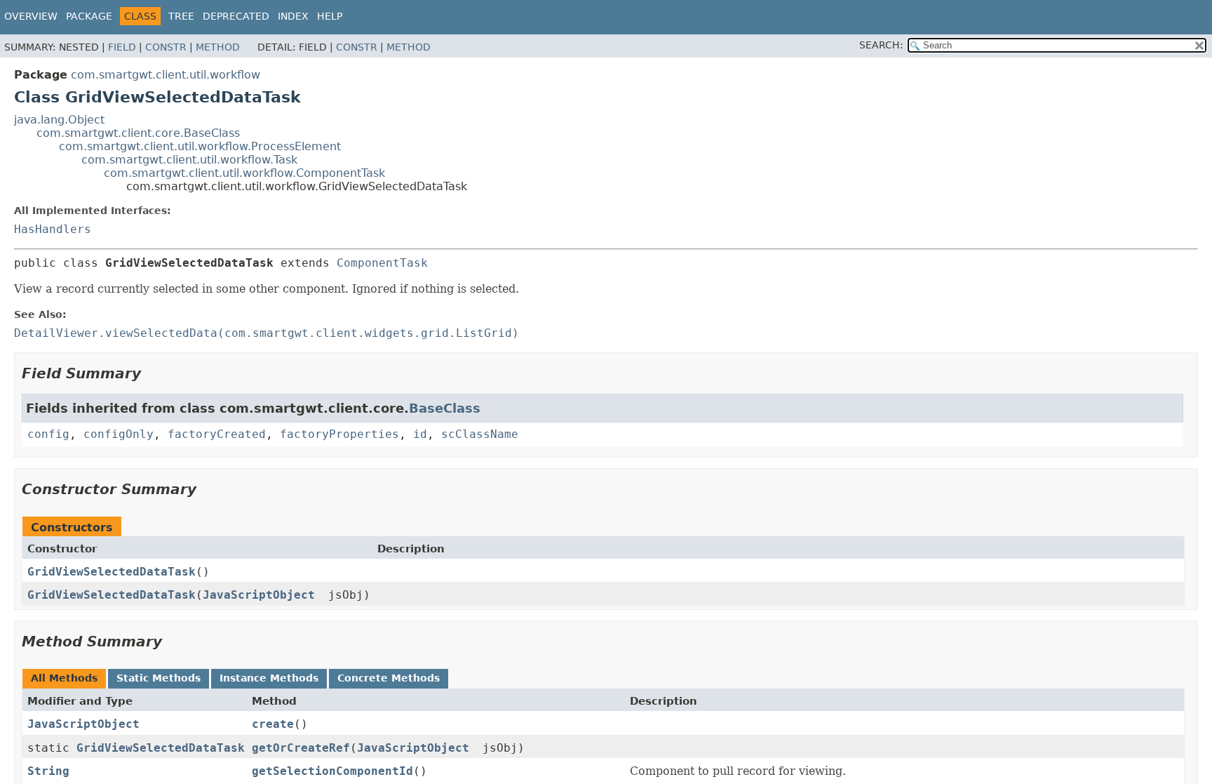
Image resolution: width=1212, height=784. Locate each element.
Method (218, 47)
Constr (166, 47)
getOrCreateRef (301, 748)
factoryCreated (217, 434)
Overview (31, 16)
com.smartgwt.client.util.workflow (165, 74)
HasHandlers (52, 229)
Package (89, 16)
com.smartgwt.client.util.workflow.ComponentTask (244, 173)
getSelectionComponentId (332, 771)
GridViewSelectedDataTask (111, 571)
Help (329, 16)
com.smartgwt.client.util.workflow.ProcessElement (200, 146)
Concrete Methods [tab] (388, 678)
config (48, 434)
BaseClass (444, 408)
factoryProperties (339, 434)
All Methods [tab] (64, 678)
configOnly (118, 434)
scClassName (479, 434)
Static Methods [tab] (158, 678)
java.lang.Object (59, 119)
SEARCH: (881, 45)
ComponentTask (382, 263)
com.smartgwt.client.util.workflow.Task (189, 159)
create (273, 724)
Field (122, 47)
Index (293, 16)
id (420, 434)
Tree (181, 16)
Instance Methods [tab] (269, 678)
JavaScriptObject (259, 595)
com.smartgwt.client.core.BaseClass (138, 133)
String (48, 771)
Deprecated (236, 16)
